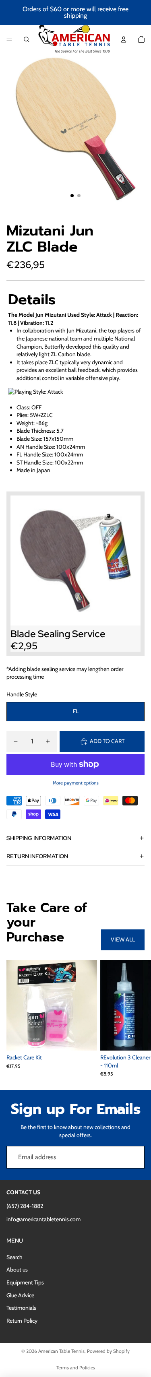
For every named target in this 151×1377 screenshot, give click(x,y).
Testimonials (21, 1307)
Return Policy (21, 1320)
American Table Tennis (61, 1351)
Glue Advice (20, 1295)
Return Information (37, 856)
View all (123, 939)
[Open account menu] (123, 39)
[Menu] (9, 39)
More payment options (76, 783)
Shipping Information (38, 838)
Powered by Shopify (108, 1351)
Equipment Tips (25, 1282)
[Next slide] (136, 1018)
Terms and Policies (75, 1368)
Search (14, 1257)
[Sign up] (133, 1157)
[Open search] (26, 39)
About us (17, 1269)
